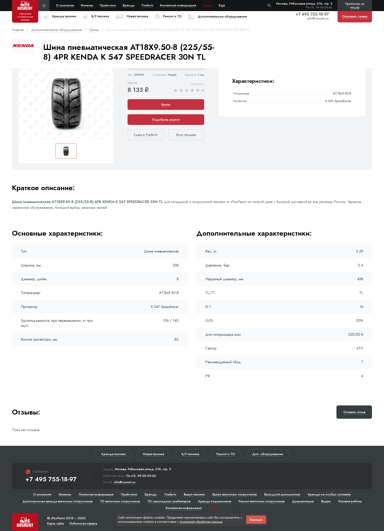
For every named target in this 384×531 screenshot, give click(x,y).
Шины (94, 29)
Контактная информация (178, 5)
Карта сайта (55, 523)
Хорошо (256, 519)
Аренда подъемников (214, 501)
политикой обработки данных (201, 521)
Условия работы (350, 501)
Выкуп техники (194, 494)
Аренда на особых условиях (329, 494)
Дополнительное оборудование (56, 29)
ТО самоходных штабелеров (168, 501)
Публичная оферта (83, 523)
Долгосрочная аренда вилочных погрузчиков (57, 501)
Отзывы (196, 84)
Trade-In (147, 5)
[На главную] (43, 5)
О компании (65, 5)
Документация (303, 501)
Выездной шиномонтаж (282, 494)
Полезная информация (96, 494)
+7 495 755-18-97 (312, 14)
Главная (18, 29)
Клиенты (87, 5)
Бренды (129, 5)
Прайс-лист (108, 5)
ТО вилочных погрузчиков (120, 501)
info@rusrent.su (318, 19)
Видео (326, 501)
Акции (207, 5)
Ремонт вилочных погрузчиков (261, 501)
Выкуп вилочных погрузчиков (234, 494)
